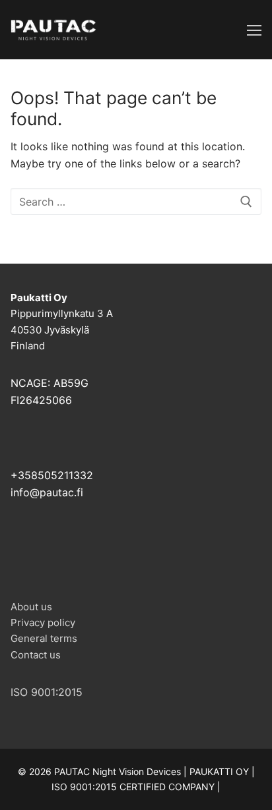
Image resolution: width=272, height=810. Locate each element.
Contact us (36, 655)
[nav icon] (254, 29)
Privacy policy (43, 622)
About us (31, 606)
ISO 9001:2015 (47, 692)
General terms (44, 638)
